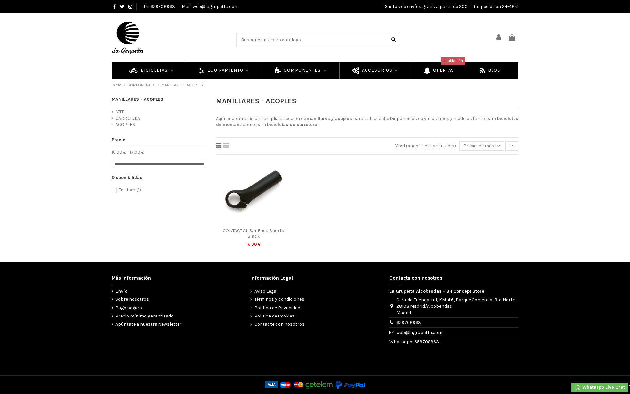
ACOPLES (125, 124)
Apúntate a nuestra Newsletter (148, 324)
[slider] (114, 164)
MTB (120, 112)
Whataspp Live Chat (603, 387)
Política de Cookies (274, 316)
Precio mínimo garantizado (145, 316)
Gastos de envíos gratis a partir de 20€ (426, 6)
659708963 (408, 322)
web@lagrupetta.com (419, 332)
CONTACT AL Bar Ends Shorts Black (253, 233)
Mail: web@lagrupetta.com (210, 6)
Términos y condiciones (279, 299)
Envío (122, 291)
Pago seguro (129, 308)
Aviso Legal (266, 291)
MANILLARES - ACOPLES (137, 99)
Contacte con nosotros (279, 324)
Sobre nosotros (132, 299)
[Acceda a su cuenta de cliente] (499, 38)
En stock (130, 189)
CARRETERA (128, 118)
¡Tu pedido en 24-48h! (496, 6)
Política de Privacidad (277, 308)
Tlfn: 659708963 (158, 6)
